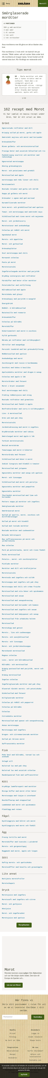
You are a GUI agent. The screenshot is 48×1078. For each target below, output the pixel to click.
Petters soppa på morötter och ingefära (20, 502)
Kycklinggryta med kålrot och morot (18, 821)
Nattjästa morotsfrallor (13, 879)
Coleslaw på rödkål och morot (16, 230)
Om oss (35, 1047)
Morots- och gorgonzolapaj (14, 846)
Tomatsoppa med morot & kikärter (17, 450)
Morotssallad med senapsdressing (17, 600)
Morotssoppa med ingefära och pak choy (20, 582)
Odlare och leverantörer (35, 1055)
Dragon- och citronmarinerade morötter (20, 735)
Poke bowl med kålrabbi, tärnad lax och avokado (20, 756)
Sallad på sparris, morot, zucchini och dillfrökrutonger (20, 516)
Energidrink (7, 303)
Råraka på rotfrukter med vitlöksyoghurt (21, 340)
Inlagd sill (7, 761)
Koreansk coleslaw (10, 258)
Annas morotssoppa (10, 725)
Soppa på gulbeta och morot (15, 194)
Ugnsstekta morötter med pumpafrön (18, 487)
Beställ (43, 4)
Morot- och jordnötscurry (14, 221)
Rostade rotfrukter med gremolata (17, 400)
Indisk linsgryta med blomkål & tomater (20, 464)
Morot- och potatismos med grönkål (18, 171)
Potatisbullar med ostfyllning (16, 285)
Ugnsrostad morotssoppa (13, 162)
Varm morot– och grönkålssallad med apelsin (22, 207)
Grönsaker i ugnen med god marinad (18, 198)
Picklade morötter (10, 564)
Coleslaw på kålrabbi (12, 322)
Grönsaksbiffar (9, 142)
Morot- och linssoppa (12, 478)
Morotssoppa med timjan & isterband (18, 796)
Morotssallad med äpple (13, 175)
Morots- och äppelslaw (12, 239)
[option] (24, 84)
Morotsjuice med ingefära (14, 895)
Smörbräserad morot (11, 511)
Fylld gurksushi (9, 336)
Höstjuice (6, 909)
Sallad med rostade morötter (15, 526)
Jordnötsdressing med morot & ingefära (20, 427)
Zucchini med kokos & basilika (16, 368)
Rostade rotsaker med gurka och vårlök (20, 189)
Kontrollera (38, 1017)
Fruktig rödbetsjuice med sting (17, 395)
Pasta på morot (9, 262)
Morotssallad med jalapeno (14, 468)
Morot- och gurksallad (12, 244)
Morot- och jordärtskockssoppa (16, 646)
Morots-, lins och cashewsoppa (16, 633)
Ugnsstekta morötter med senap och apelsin (22, 473)
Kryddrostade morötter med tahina (17, 432)
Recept (13, 1054)
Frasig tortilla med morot (14, 837)
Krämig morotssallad (11, 675)
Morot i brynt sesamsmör (13, 386)
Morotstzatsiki (9, 267)
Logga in (35, 1033)
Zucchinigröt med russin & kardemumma (19, 363)
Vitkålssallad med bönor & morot (17, 459)
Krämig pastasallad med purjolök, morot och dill (22, 669)
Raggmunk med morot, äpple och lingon (19, 851)
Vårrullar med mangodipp (13, 345)
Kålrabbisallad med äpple (14, 290)
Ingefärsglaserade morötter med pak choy (21, 684)
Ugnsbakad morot (9, 235)
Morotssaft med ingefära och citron (18, 899)
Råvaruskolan (13, 1051)
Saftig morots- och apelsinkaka (17, 862)
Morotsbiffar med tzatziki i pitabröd (19, 842)
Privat (13, 1033)
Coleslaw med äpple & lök (14, 377)
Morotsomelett (8, 184)
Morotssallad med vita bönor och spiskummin (22, 591)
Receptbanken (24, 925)
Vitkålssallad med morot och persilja (19, 482)
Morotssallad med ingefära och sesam (19, 610)
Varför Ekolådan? (35, 1051)
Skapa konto (35, 1040)
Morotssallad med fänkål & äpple (17, 404)
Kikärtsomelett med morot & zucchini (19, 331)
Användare (35, 1030)
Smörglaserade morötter (13, 506)
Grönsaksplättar (9, 249)
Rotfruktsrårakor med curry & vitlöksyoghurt (23, 409)
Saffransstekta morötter (13, 744)
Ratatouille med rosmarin (14, 313)
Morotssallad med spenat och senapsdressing (22, 721)
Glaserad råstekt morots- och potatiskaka (21, 689)
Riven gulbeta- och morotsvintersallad (20, 146)
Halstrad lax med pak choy (14, 766)
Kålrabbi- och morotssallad (15, 665)
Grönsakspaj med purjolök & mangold (18, 299)
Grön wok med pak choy (12, 418)
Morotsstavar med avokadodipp (16, 226)
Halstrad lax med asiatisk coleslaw (18, 770)
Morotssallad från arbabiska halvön (18, 619)
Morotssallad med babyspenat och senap (20, 614)
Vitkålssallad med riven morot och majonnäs (22, 216)
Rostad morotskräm (10, 445)
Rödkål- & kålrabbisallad (14, 308)
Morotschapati (8, 883)
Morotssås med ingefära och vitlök (18, 578)
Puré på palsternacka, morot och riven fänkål (23, 550)
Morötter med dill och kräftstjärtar (19, 568)
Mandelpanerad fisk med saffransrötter (20, 775)
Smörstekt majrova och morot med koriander (22, 137)
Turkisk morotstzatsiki (13, 441)
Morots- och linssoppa (12, 642)
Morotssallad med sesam (13, 596)
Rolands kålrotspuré (11, 535)
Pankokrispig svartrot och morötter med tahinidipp (20, 156)
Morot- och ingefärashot (13, 913)
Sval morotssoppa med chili (15, 253)
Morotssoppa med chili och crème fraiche (21, 587)
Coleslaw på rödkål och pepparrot (17, 702)
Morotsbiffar (8, 326)
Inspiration (12, 1047)
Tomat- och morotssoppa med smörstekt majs (22, 212)
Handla (13, 1030)
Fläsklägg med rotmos (12, 809)
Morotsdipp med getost (12, 628)
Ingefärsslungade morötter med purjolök (20, 271)
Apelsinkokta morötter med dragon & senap (21, 372)
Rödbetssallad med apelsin (14, 354)
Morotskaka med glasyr (12, 294)
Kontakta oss (35, 1060)
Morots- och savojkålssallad (15, 637)
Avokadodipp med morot (12, 358)
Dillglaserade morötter (13, 698)
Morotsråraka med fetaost (14, 455)
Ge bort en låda (12, 1040)
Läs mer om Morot (14, 985)
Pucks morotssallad (11, 555)
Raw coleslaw (8, 545)
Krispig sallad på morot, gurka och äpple (21, 133)
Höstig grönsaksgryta (12, 166)
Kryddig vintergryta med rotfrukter (18, 276)
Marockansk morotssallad (13, 651)
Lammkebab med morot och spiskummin (18, 805)
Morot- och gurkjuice (12, 904)
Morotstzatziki (9, 573)
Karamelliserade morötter (14, 203)
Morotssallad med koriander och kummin (20, 605)
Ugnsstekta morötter (11, 491)
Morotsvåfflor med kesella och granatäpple (22, 867)
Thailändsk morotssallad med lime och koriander (19, 496)
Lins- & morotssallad (12, 413)
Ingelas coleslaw (10, 680)
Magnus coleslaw (9, 655)
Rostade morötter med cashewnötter (18, 531)
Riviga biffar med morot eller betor (19, 791)
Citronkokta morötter (12, 716)
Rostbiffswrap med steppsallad (16, 800)
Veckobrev (12, 1058)
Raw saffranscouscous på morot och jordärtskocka (18, 540)
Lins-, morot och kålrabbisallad (17, 660)
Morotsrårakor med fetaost (14, 381)
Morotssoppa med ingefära (14, 730)
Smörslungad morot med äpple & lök (18, 436)
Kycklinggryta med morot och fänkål (18, 826)
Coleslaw (6, 712)
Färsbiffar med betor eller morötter (19, 281)
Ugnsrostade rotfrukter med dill (17, 128)
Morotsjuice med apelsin (13, 918)
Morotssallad (8, 623)
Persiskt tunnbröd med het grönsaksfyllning (22, 349)
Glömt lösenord (35, 1037)
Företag (12, 1037)
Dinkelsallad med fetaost (14, 693)
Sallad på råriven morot (13, 739)
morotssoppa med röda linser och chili (20, 180)
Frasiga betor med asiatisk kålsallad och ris (23, 151)
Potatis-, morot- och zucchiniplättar (19, 559)
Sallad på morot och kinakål (15, 521)
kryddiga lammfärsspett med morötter (19, 786)
